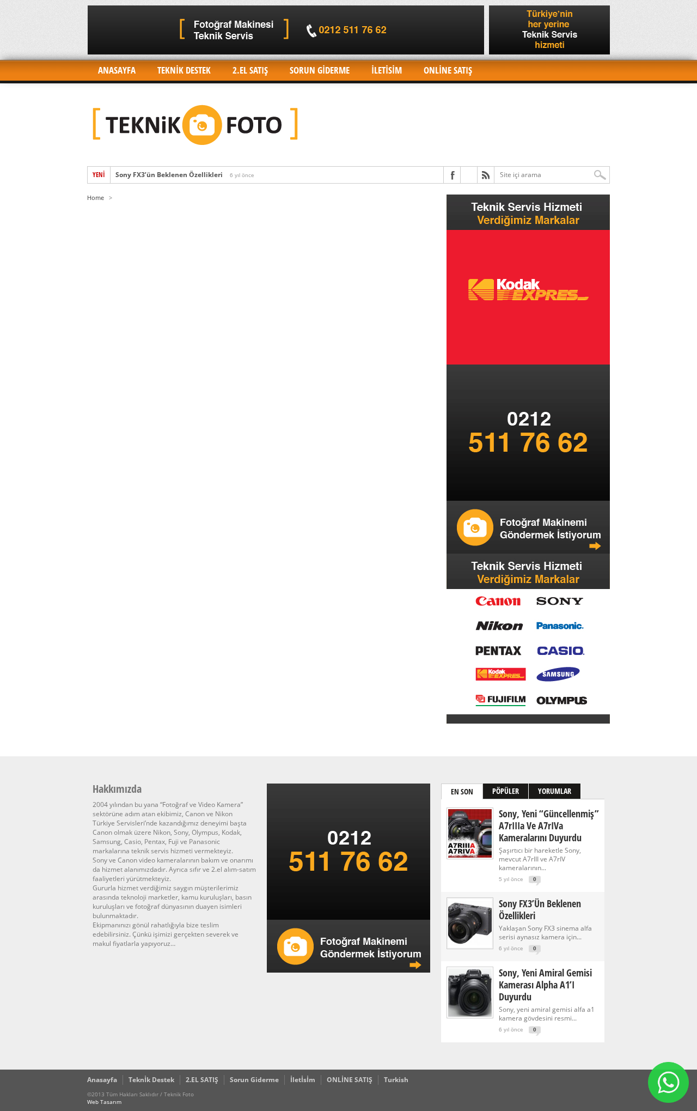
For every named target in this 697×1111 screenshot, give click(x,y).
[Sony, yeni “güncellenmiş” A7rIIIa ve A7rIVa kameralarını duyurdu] (470, 855)
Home (95, 197)
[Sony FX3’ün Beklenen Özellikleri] (470, 945)
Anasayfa (117, 70)
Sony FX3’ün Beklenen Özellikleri (169, 174)
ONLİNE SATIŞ (448, 70)
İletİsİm (386, 70)
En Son (462, 791)
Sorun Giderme (320, 70)
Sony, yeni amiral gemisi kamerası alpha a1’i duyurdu (545, 985)
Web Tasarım (104, 1102)
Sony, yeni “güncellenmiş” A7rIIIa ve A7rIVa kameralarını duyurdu (549, 825)
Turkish (396, 1079)
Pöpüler (505, 791)
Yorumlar (554, 791)
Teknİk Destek (184, 70)
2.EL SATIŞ (250, 70)
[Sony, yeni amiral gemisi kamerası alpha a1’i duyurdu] (470, 1014)
